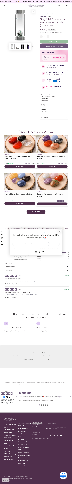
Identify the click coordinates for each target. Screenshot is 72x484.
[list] (36, 327)
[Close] (60, 231)
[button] (59, 5)
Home (41, 12)
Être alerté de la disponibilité (54, 46)
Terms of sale (29, 478)
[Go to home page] (36, 5)
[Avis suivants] (70, 396)
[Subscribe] (49, 359)
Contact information (19, 478)
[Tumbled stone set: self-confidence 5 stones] (52, 144)
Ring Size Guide (23, 447)
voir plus (59, 396)
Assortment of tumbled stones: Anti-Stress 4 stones (18, 158)
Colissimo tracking (24, 423)
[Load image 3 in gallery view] (22, 46)
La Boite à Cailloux (12, 474)
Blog (5, 443)
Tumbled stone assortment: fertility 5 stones (51, 195)
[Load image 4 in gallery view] (27, 46)
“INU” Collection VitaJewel (50, 12)
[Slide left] (7, 46)
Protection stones (10, 435)
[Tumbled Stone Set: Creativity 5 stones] (20, 181)
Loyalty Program (23, 452)
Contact (21, 426)
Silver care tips (23, 460)
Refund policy (7, 476)
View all (36, 212)
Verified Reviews (9, 462)
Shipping (49, 32)
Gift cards (21, 450)
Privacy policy (15, 476)
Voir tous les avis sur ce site (20, 259)
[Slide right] (32, 46)
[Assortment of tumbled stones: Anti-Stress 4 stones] (20, 144)
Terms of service (24, 476)
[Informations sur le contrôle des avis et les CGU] (29, 255)
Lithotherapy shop (37, 422)
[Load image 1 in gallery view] (12, 46)
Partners (21, 458)
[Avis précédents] (16, 396)
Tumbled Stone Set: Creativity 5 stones (19, 194)
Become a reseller (24, 455)
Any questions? (23, 428)
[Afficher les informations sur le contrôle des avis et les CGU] (13, 399)
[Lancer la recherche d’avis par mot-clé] (67, 271)
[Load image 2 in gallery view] (17, 46)
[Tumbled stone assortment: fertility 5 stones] (52, 181)
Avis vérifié (66, 275)
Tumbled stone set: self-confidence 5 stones (51, 158)
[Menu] (5, 5)
